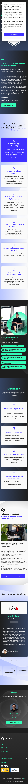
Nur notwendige (14, 37)
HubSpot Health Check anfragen (12, 576)
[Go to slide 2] (13, 660)
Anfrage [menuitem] (3, 778)
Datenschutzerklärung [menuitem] (18, 778)
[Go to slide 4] (16, 660)
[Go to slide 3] (14, 660)
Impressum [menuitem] (9, 778)
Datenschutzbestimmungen (13, 18)
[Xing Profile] (15, 717)
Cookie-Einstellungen (14, 30)
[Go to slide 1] (11, 660)
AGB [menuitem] (25, 778)
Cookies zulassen (14, 34)
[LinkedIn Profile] (13, 717)
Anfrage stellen (8, 105)
